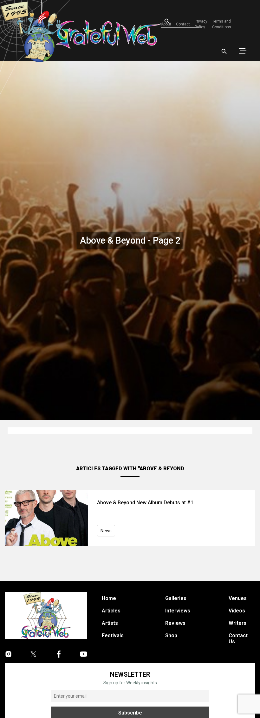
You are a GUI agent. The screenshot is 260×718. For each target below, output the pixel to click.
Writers (237, 623)
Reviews (175, 623)
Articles (111, 611)
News (106, 530)
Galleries (175, 598)
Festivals (113, 635)
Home (109, 598)
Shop (171, 635)
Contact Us (238, 638)
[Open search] (224, 51)
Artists (110, 623)
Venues (238, 598)
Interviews (177, 611)
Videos (237, 611)
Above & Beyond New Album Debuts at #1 (145, 503)
